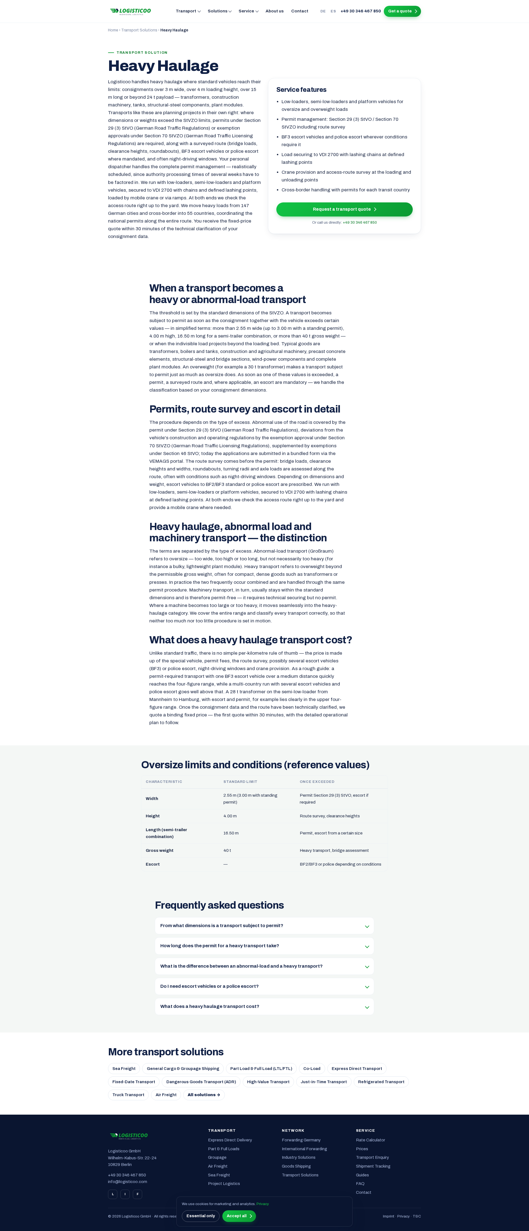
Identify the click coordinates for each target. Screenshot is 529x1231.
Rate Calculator (370, 1140)
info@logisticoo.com (127, 1181)
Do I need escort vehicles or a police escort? (209, 986)
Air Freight (166, 1095)
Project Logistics (224, 1183)
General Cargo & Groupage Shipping (183, 1068)
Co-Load (311, 1068)
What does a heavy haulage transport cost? (209, 1006)
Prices (362, 1149)
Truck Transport (128, 1095)
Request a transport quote (342, 209)
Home (113, 30)
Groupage (217, 1157)
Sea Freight (124, 1068)
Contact (299, 11)
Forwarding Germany (301, 1140)
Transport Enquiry (372, 1157)
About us (275, 11)
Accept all (237, 1216)
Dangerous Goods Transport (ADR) (201, 1082)
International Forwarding (304, 1149)
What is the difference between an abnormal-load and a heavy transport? (241, 966)
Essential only (201, 1216)
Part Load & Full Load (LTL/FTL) (261, 1068)
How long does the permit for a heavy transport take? (219, 945)
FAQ (360, 1183)
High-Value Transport (268, 1082)
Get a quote (400, 11)
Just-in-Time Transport (324, 1082)
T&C (417, 1216)
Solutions (217, 11)
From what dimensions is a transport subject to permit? (221, 925)
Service (246, 11)
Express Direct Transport (357, 1068)
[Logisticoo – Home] (130, 11)
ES (333, 11)
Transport (186, 11)
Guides (362, 1175)
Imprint (388, 1216)
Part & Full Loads (223, 1149)
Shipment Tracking (373, 1166)
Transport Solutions (139, 30)
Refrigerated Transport (381, 1082)
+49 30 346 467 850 (361, 11)
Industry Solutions (298, 1157)
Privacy (403, 1216)
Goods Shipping (296, 1166)
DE (323, 11)
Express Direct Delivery (230, 1140)
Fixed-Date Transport (133, 1082)
